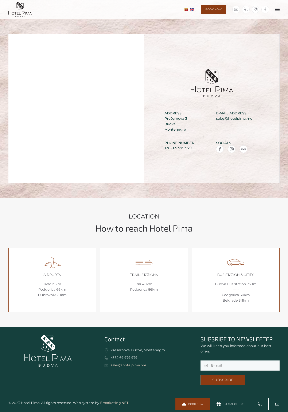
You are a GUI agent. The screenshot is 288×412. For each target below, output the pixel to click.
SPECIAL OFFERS (233, 404)
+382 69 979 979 (178, 148)
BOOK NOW (213, 9)
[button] (277, 9)
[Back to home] (20, 9)
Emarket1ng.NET (114, 403)
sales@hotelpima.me (234, 119)
